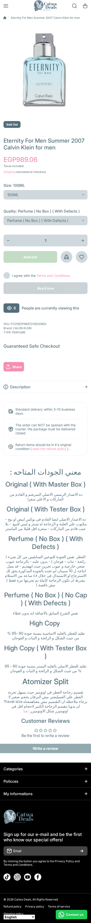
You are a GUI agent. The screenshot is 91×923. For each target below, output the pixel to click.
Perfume (18, 332)
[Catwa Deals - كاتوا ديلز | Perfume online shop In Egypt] (45, 6)
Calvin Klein (22, 328)
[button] (85, 6)
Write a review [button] (45, 748)
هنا (25, 711)
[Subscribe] (82, 851)
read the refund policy (49, 449)
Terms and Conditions (18, 864)
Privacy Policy (64, 861)
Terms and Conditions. (54, 276)
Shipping (9, 172)
